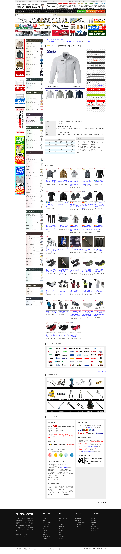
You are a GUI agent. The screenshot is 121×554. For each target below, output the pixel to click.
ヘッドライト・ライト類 (32, 222)
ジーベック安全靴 (30, 247)
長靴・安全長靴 (29, 261)
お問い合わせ (102, 1)
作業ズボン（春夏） (31, 46)
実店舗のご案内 (27, 549)
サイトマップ (86, 1)
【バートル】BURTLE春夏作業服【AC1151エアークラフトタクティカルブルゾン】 (75, 205)
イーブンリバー (62, 524)
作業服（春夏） (21, 11)
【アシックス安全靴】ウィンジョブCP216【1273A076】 (99, 270)
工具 (44, 528)
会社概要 (71, 1)
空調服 (27, 60)
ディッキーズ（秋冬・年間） (33, 104)
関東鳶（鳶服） (29, 85)
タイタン (61, 530)
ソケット (28, 169)
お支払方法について (96, 522)
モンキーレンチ (29, 186)
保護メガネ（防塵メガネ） (32, 214)
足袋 (27, 87)
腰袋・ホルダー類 (30, 200)
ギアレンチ (28, 189)
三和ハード (61, 520)
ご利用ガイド (94, 518)
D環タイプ (28, 130)
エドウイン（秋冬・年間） (32, 109)
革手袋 (27, 272)
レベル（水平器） (30, 175)
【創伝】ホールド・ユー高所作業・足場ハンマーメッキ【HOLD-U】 (99, 249)
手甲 (27, 280)
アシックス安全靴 (30, 241)
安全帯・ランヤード (57, 11)
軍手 (27, 277)
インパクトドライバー (31, 161)
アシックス (61, 536)
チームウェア (46, 524)
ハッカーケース (29, 158)
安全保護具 (45, 530)
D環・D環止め (29, 147)
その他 (27, 293)
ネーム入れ (90, 446)
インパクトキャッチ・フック (33, 163)
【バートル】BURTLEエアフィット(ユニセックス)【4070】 (99, 181)
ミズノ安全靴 (29, 236)
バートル (61, 522)
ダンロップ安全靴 (30, 255)
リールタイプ (29, 136)
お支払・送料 (78, 1)
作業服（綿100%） (30, 54)
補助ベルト (28, 144)
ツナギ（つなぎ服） (47, 522)
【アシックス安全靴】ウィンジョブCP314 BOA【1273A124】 (63, 227)
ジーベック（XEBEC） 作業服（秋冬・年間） (71, 41)
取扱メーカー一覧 (102, 371)
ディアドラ (61, 538)
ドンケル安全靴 (29, 253)
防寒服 (27, 63)
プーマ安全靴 (29, 238)
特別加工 (45, 538)
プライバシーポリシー (57, 494)
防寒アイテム (29, 66)
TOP (46, 39)
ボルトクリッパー (30, 178)
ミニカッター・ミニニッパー (33, 180)
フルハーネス (29, 139)
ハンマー (28, 195)
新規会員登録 (78, 518)
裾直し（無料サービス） (32, 304)
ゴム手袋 (28, 274)
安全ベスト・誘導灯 (31, 225)
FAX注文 (50, 466)
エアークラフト (33, 11)
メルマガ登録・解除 (80, 522)
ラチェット (28, 183)
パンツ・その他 (29, 123)
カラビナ (28, 166)
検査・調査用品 (29, 203)
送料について (94, 524)
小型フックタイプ (30, 133)
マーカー (28, 288)
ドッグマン (61, 526)
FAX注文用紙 (78, 526)
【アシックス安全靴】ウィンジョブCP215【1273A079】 (51, 292)
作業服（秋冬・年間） (58, 39)
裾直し (95, 446)
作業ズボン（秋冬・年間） (32, 51)
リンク (64, 549)
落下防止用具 (29, 198)
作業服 (50, 39)
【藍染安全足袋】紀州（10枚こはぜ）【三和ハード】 (75, 249)
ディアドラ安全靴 (30, 244)
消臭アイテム (29, 291)
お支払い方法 (90, 427)
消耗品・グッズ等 (47, 536)
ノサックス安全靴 (30, 250)
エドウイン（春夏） (31, 106)
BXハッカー (29, 155)
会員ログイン (78, 520)
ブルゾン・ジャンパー (31, 117)
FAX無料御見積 (78, 524)
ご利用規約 (93, 520)
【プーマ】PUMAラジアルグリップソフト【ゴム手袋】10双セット (75, 292)
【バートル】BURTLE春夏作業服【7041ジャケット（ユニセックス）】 (51, 181)
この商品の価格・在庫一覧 (96, 85)
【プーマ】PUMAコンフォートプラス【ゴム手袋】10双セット (87, 292)
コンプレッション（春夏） (32, 68)
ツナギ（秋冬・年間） (31, 98)
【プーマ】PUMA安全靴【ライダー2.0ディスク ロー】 (63, 335)
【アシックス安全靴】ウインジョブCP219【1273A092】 (75, 335)
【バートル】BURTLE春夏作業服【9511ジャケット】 (63, 204)
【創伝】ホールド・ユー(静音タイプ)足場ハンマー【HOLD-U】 (87, 249)
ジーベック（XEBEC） (54, 41)
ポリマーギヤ (62, 532)
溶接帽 (27, 228)
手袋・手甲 (45, 534)
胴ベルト (28, 142)
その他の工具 (29, 206)
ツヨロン (61, 528)
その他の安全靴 (29, 258)
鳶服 (45, 11)
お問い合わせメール (63, 467)
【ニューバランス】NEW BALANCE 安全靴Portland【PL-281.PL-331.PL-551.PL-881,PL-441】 (75, 314)
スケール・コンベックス (32, 172)
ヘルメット (28, 219)
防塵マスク (28, 217)
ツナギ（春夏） (29, 95)
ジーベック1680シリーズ (89, 41)
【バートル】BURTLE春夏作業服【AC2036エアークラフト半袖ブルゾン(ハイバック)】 (75, 228)
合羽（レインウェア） (31, 74)
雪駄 (27, 264)
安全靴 (70, 11)
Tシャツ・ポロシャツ (31, 120)
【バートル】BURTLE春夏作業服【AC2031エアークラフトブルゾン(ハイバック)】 (87, 228)
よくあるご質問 (94, 1)
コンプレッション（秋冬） (32, 71)
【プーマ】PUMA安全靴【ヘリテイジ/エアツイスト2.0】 (75, 270)
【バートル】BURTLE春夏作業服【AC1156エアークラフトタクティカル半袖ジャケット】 (75, 183)
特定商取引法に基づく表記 (88, 451)
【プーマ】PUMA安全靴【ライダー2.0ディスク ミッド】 (51, 335)
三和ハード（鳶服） (31, 82)
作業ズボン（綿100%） (31, 57)
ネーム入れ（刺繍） (31, 301)
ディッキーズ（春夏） (31, 101)
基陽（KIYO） (62, 534)
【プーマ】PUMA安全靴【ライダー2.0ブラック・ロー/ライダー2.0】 (51, 270)
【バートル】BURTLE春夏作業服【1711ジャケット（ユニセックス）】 (63, 181)
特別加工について (95, 526)
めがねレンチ (29, 192)
